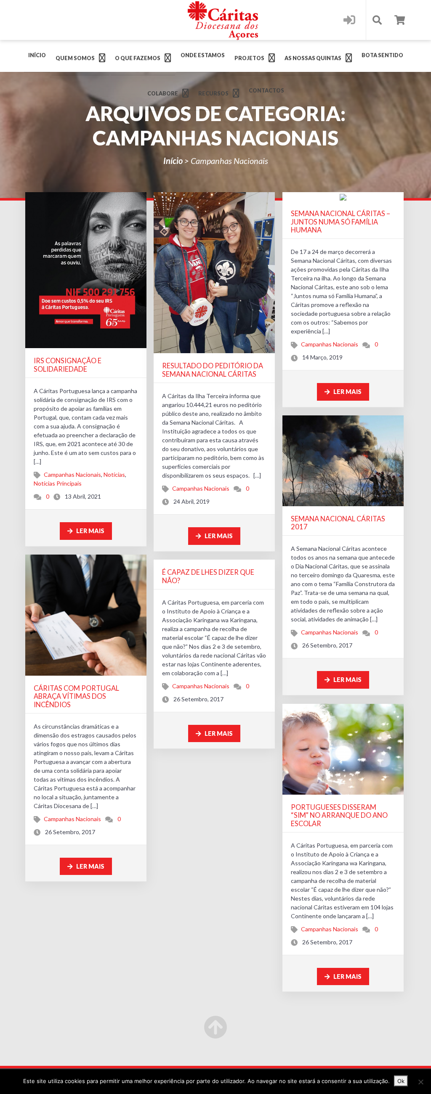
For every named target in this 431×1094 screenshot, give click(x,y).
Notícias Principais (58, 483)
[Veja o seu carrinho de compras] (399, 20)
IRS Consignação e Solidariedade (67, 365)
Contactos (266, 90)
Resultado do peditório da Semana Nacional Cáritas (212, 370)
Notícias (114, 474)
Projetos (249, 58)
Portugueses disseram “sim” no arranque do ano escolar (339, 815)
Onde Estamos (203, 55)
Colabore (162, 93)
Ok (400, 1081)
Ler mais (89, 530)
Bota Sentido (382, 55)
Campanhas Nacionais (72, 474)
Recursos (213, 93)
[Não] (420, 1082)
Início (37, 55)
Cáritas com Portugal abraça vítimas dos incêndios (76, 696)
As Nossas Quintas (313, 58)
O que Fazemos (137, 58)
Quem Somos (75, 58)
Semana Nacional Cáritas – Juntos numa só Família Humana (340, 221)
